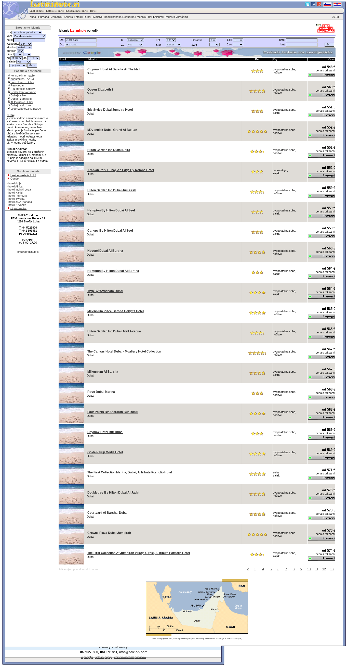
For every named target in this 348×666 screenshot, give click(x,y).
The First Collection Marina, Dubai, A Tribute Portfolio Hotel (129, 472)
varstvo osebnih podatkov (130, 657)
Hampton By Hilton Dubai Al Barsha (113, 271)
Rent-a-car (17, 85)
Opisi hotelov (18, 208)
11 (316, 569)
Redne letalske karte (23, 92)
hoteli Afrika (15, 186)
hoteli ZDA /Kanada (20, 201)
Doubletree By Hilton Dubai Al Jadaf (113, 492)
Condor (15, 178)
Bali (150, 16)
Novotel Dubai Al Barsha (105, 251)
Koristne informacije (22, 75)
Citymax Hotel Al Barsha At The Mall (113, 69)
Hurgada (43, 16)
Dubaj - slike (18, 95)
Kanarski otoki (73, 16)
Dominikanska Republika (119, 16)
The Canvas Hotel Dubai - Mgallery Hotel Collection (124, 351)
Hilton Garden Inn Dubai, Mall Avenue (114, 331)
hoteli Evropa (16, 198)
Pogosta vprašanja (176, 16)
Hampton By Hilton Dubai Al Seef (111, 210)
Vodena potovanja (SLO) (25, 108)
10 (309, 569)
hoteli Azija (14, 183)
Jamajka (56, 16)
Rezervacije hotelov (22, 88)
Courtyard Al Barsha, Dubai (107, 512)
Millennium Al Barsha (102, 371)
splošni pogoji (103, 657)
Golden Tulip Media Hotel (105, 452)
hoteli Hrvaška (17, 204)
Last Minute (37, 10)
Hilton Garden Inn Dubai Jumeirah (111, 190)
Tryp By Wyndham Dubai (105, 291)
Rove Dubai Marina (101, 392)
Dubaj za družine (20, 105)
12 (324, 569)
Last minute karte (77, 10)
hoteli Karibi (15, 192)
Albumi (158, 16)
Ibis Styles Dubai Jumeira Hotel (110, 109)
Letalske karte (55, 10)
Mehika (141, 16)
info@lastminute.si (28, 251)
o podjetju (87, 657)
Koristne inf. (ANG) (22, 78)
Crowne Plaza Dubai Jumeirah (109, 533)
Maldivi (97, 16)
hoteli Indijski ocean (20, 189)
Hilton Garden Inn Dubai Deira (108, 150)
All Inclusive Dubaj (21, 102)
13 (331, 569)
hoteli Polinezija (17, 195)
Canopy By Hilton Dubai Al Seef (110, 230)
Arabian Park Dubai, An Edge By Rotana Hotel (120, 170)
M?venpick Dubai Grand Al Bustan (112, 130)
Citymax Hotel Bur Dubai (105, 432)
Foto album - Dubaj (22, 82)
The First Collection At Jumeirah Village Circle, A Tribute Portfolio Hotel (138, 553)
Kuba (33, 16)
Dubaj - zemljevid (21, 98)
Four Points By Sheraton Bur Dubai (112, 412)
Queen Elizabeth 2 (100, 89)
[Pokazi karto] (197, 52)
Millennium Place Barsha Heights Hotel (115, 311)
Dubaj (87, 16)
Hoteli (93, 10)
